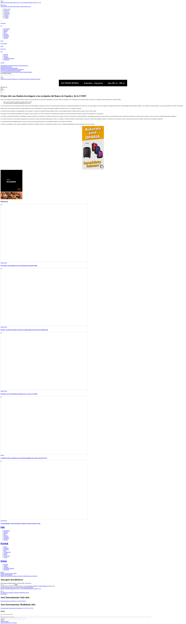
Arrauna (5, 557)
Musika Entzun (16, 69)
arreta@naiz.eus (13, 601)
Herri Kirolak (6, 556)
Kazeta (15, 70)
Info (8, 6)
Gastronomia (10, 65)
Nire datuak (3, 592)
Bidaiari (22, 69)
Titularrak (16, 592)
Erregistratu (14, 622)
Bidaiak (6, 65)
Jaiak (29, 6)
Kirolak (14, 6)
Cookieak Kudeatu (22, 72)
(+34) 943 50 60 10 (21, 601)
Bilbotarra (5, 34)
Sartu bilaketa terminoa (6, 73)
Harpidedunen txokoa (24, 592)
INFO (2, 5)
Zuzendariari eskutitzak (8, 58)
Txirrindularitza (7, 552)
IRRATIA (3, 2)
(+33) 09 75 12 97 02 (28, 608)
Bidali (16, 584)
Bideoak (2, 68)
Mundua (5, 31)
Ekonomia (5, 30)
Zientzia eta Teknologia (18, 65)
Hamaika (19, 70)
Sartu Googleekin (5, 621)
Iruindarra (5, 38)
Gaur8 (6, 70)
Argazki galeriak (8, 573)
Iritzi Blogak (6, 59)
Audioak (10, 68)
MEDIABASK (29, 2)
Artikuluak (5, 57)
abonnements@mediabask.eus (16, 608)
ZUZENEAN (6, 576)
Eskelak (7, 66)
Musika (2, 65)
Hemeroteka (15, 68)
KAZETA (35, 2)
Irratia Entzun (6, 69)
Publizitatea (29, 72)
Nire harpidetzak (10, 592)
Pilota (4, 550)
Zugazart (5, 55)
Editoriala (5, 54)
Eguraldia (3, 66)
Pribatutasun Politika (32, 586)
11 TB (39, 2)
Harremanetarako (9, 72)
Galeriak (6, 68)
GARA (17, 2)
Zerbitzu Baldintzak (43, 586)
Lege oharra (15, 72)
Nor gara (3, 72)
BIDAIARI (13, 2)
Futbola (5, 546)
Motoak (5, 554)
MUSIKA (7, 2)
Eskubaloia (6, 549)
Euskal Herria (6, 28)
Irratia (2, 69)
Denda (10, 66)
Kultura (18, 6)
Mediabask (10, 70)
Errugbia (5, 553)
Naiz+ (4, 32)
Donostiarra (6, 35)
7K (20, 2)
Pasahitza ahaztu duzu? (6, 622)
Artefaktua (3, 62)
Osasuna (26, 65)
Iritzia (11, 6)
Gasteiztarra (6, 36)
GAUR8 (23, 2)
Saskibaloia (6, 548)
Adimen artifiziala (24, 6)
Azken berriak (4, 6)
